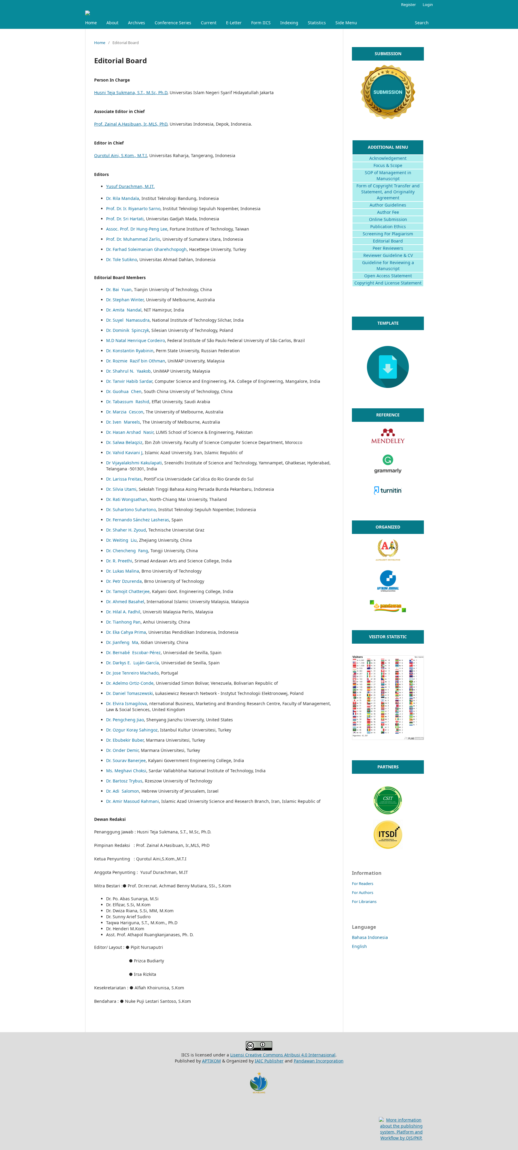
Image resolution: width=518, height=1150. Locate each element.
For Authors (362, 892)
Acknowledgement (387, 158)
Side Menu (346, 22)
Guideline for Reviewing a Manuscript (388, 265)
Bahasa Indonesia (370, 937)
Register (408, 4)
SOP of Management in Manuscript (388, 175)
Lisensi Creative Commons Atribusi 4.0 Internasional (282, 1055)
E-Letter (234, 22)
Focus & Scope (388, 165)
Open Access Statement (388, 276)
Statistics (317, 22)
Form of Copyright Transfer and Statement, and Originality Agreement (388, 192)
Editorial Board (388, 241)
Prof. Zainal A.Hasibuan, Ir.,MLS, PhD (130, 124)
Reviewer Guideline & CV (388, 255)
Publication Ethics (388, 226)
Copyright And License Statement (387, 283)
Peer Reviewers (388, 248)
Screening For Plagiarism (388, 234)
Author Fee (388, 212)
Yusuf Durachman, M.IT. (130, 186)
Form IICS (261, 22)
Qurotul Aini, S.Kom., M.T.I (120, 155)
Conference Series (173, 22)
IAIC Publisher (269, 1061)
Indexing (289, 22)
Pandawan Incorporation (319, 1061)
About (112, 22)
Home (91, 22)
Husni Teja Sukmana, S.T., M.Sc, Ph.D (130, 92)
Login (428, 4)
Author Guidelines (388, 205)
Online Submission (388, 219)
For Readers (362, 883)
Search (422, 22)
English (359, 946)
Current (208, 22)
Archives (136, 22)
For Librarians (364, 901)
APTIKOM (211, 1061)
